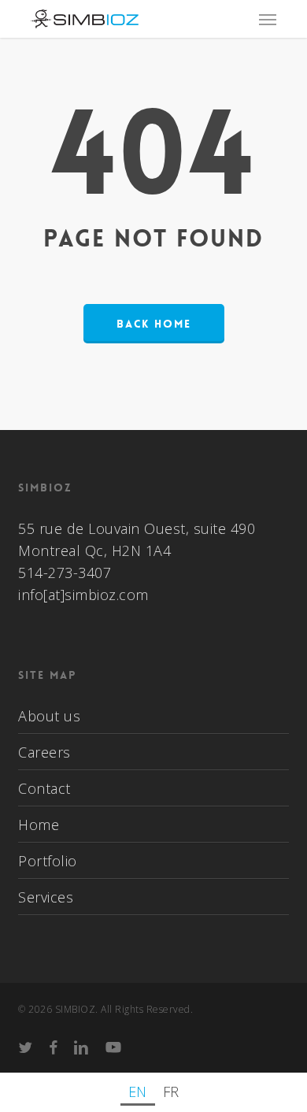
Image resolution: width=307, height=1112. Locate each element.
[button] (267, 19)
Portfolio (47, 860)
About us (49, 715)
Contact (44, 788)
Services (45, 897)
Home (38, 824)
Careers (44, 752)
